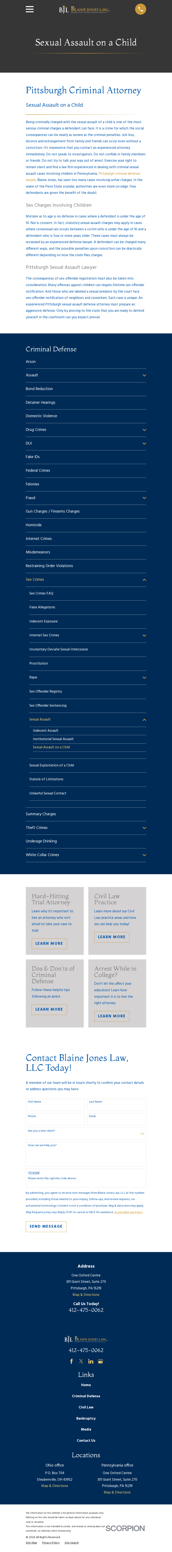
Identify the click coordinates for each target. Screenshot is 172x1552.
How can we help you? (42, 1145)
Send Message (46, 1226)
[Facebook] (71, 1361)
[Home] (84, 9)
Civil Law (86, 1407)
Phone (32, 1116)
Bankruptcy (86, 1418)
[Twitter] (81, 1361)
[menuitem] (86, 362)
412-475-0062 (86, 1310)
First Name (34, 1102)
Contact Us (86, 1441)
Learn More (49, 944)
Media (86, 1429)
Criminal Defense (86, 1396)
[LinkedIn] (90, 1361)
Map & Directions (86, 1295)
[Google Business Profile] (100, 1361)
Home (86, 1385)
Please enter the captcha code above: (52, 1178)
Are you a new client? (41, 1131)
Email (92, 1116)
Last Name (95, 1102)
